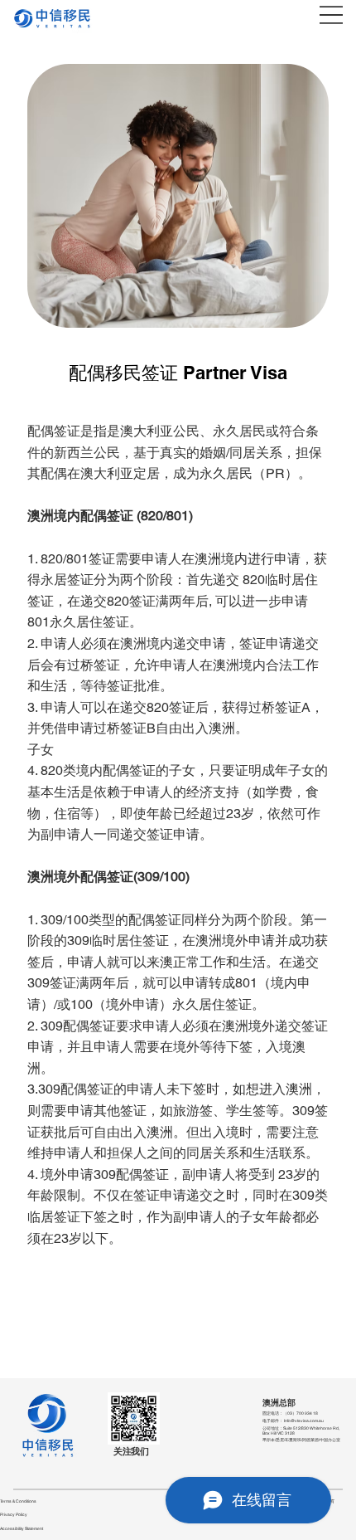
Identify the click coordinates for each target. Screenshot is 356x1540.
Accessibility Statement (21, 1528)
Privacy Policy (13, 1514)
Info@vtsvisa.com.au (304, 1420)
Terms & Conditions (18, 1501)
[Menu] (331, 15)
